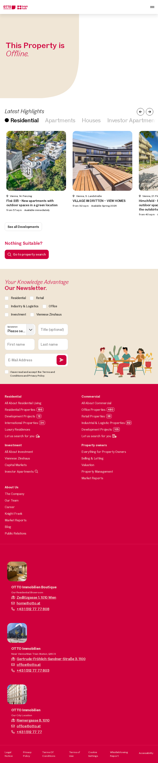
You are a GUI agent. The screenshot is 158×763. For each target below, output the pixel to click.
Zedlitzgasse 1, (36, 597)
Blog (8, 527)
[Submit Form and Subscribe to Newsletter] (61, 360)
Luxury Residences (17, 429)
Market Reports (92, 478)
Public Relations (15, 533)
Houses (91, 120)
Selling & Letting (92, 458)
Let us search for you (19, 436)
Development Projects (20, 416)
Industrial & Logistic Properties (103, 423)
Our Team (12, 500)
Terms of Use (74, 753)
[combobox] (20, 329)
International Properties (21, 423)
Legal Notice (9, 753)
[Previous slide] (8, 173)
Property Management (97, 471)
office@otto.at (29, 664)
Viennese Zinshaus (17, 458)
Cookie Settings (93, 753)
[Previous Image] (140, 111)
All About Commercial (96, 403)
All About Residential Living (23, 403)
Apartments (60, 120)
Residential (24, 120)
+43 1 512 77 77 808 (33, 608)
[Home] (15, 7)
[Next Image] (149, 111)
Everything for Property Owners (103, 452)
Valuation (87, 465)
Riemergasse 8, (33, 720)
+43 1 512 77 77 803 (33, 670)
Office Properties (93, 410)
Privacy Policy (27, 753)
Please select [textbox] (16, 331)
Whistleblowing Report (119, 753)
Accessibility (146, 753)
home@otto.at (28, 603)
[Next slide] (149, 173)
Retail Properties (93, 416)
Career (10, 507)
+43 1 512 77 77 (29, 731)
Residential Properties (20, 410)
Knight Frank (13, 514)
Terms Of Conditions (48, 753)
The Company (14, 494)
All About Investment (19, 452)
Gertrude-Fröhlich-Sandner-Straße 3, (51, 658)
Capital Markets (16, 465)
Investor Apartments (19, 471)
